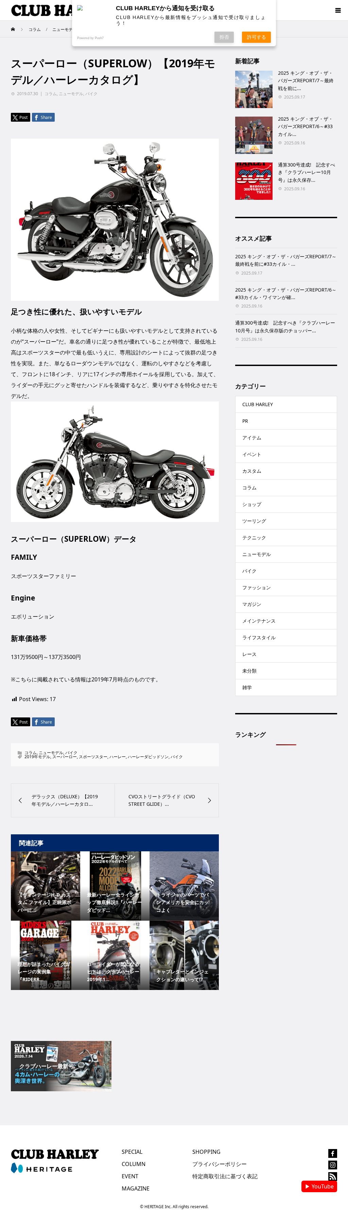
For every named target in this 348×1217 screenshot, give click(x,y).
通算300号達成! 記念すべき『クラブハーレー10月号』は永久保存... (306, 172)
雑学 (247, 687)
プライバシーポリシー (219, 1164)
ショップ (251, 504)
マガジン (251, 604)
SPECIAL (132, 1151)
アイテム (251, 437)
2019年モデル (37, 757)
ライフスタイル (259, 637)
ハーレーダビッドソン (148, 757)
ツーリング (254, 521)
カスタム (251, 471)
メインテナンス (259, 621)
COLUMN (133, 1164)
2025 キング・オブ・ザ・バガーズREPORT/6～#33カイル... (305, 126)
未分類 (249, 670)
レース (249, 654)
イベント (251, 454)
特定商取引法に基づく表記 (225, 1176)
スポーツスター (93, 757)
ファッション (256, 587)
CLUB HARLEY (257, 404)
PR (245, 421)
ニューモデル (71, 94)
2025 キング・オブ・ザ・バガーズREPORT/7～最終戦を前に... (306, 80)
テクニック (254, 537)
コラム (51, 94)
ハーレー (117, 757)
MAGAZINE (136, 1188)
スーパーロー (64, 757)
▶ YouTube (319, 1186)
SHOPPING (206, 1151)
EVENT (130, 1176)
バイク (91, 94)
